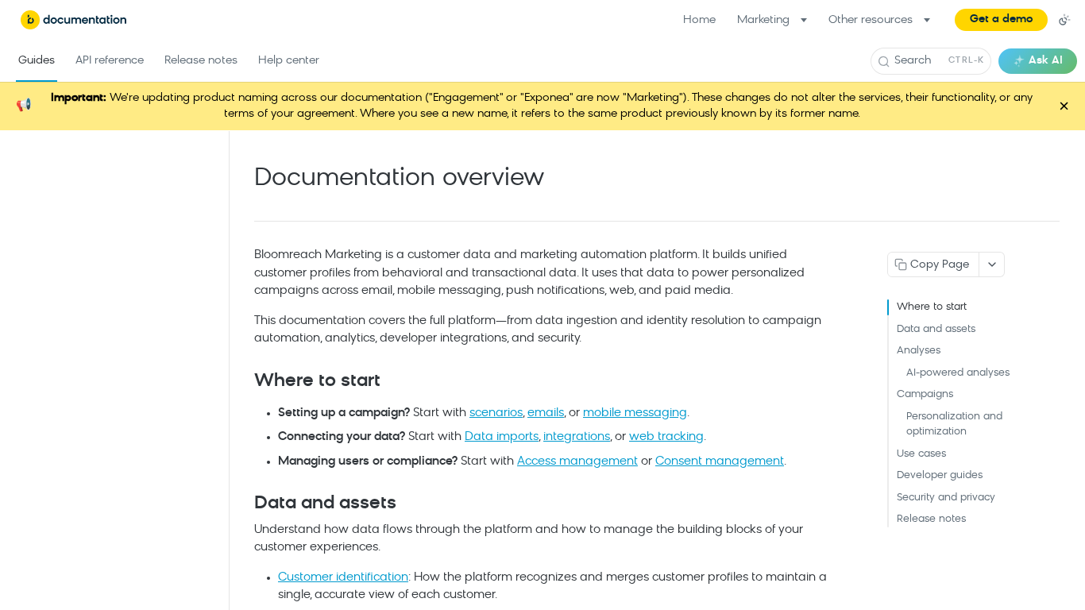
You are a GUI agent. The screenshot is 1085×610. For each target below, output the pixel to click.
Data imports (502, 437)
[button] (1001, 20)
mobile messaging (635, 413)
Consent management (719, 462)
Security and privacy (946, 497)
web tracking (666, 437)
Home (699, 20)
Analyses (918, 351)
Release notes (931, 519)
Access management (577, 462)
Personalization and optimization (954, 424)
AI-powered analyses (958, 373)
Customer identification (343, 578)
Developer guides (940, 475)
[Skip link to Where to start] (243, 381)
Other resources (870, 20)
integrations (576, 437)
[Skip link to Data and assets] (243, 504)
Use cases (921, 454)
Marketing (763, 20)
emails (545, 413)
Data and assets (936, 329)
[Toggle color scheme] (1064, 20)
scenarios (496, 413)
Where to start (932, 307)
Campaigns (925, 394)
